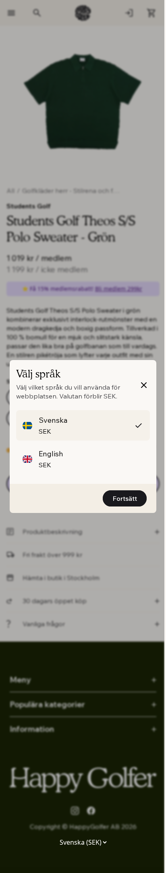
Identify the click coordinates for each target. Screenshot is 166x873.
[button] (83, 425)
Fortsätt (124, 498)
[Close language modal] (144, 385)
